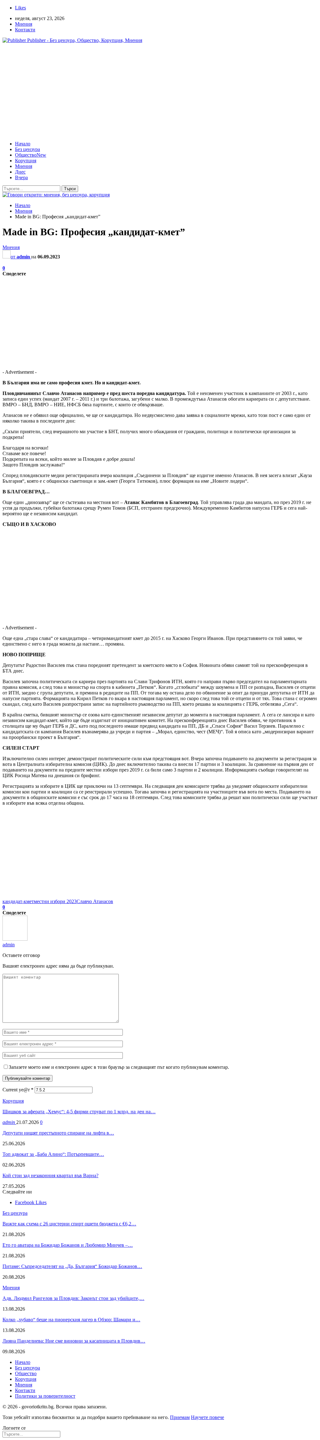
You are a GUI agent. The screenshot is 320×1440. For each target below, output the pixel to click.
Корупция (25, 160)
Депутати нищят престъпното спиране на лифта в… (58, 1133)
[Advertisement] (160, 92)
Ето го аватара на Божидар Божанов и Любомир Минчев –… (67, 1245)
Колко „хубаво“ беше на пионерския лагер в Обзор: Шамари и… (71, 1319)
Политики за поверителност (45, 1396)
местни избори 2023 (55, 901)
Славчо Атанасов (95, 901)
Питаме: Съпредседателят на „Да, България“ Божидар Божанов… (72, 1266)
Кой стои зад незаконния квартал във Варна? (50, 1175)
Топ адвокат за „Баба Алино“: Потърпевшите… (53, 1154)
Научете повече (207, 1417)
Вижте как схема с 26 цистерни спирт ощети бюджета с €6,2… (69, 1223)
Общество (30, 155)
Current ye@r (17, 1089)
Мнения (23, 24)
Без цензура (27, 149)
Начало (22, 143)
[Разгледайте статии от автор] (15, 939)
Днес (20, 171)
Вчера (21, 177)
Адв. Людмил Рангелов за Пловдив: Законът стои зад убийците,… (73, 1298)
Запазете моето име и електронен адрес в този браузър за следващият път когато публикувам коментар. (119, 1067)
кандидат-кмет (18, 901)
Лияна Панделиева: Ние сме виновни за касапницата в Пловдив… (73, 1341)
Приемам (180, 1417)
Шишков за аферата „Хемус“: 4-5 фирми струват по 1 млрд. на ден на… (79, 1111)
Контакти (25, 29)
